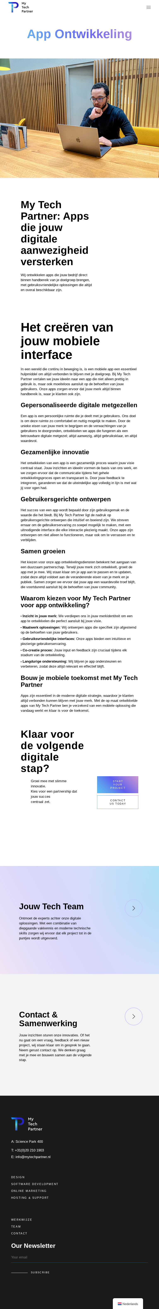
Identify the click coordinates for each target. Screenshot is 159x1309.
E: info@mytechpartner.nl (31, 1157)
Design (18, 1177)
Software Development (35, 1184)
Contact (19, 1233)
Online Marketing (29, 1190)
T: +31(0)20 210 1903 (27, 1150)
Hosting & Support (30, 1197)
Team (16, 1226)
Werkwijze (21, 1219)
